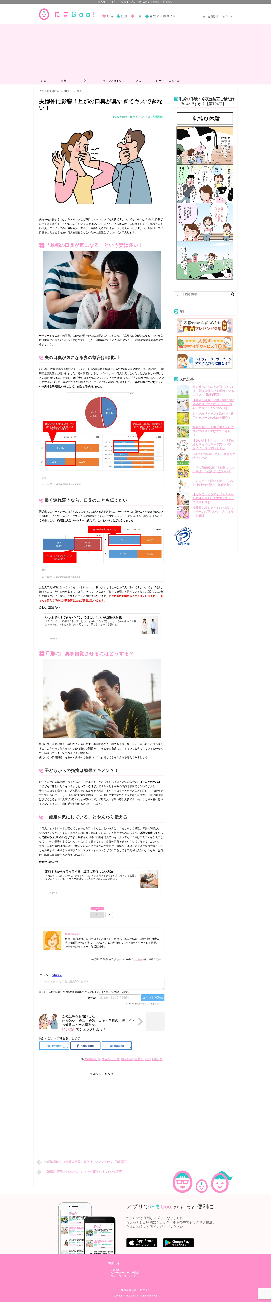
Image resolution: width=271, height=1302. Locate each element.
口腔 (155, 1059)
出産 (63, 80)
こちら (139, 959)
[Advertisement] (135, 50)
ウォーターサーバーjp (123, 1275)
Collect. (115, 1269)
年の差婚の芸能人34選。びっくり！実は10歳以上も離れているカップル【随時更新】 (213, 390)
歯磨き (138, 1059)
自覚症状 (127, 1059)
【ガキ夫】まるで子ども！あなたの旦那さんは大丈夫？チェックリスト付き (213, 498)
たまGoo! (131, 1295)
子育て (84, 80)
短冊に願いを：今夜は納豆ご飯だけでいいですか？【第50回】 (86, 1161)
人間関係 (157, 116)
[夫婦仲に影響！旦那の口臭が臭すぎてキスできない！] (117, 1045)
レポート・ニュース (167, 80)
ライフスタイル (112, 80)
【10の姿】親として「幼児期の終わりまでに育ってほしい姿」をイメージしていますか (213, 444)
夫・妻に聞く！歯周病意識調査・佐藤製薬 (61, 484)
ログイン (227, 16)
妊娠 (43, 80)
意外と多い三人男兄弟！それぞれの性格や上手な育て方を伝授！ (213, 431)
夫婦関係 (90, 1059)
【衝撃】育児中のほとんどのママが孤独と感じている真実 (83, 1171)
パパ (148, 1059)
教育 (138, 80)
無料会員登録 (210, 16)
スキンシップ (111, 1059)
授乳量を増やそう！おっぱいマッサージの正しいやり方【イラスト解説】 (213, 511)
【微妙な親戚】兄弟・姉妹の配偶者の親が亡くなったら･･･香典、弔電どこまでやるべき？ (213, 404)
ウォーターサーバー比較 (125, 1272)
